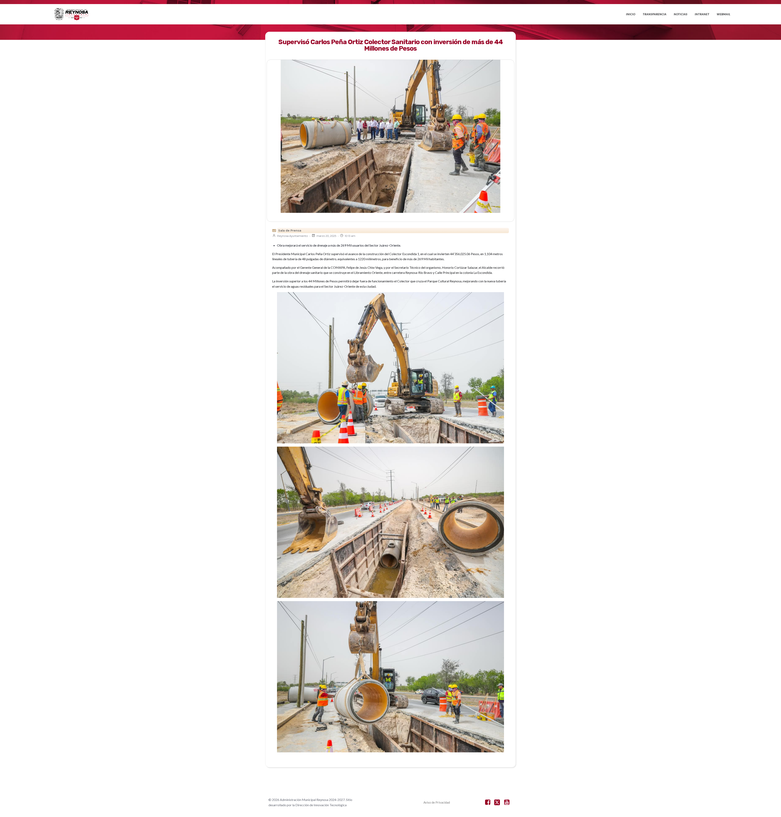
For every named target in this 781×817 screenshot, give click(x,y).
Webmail (724, 14)
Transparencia (654, 14)
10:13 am (350, 235)
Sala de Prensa (289, 230)
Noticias (680, 14)
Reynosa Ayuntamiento (292, 235)
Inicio (630, 14)
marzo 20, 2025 (326, 235)
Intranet (702, 14)
